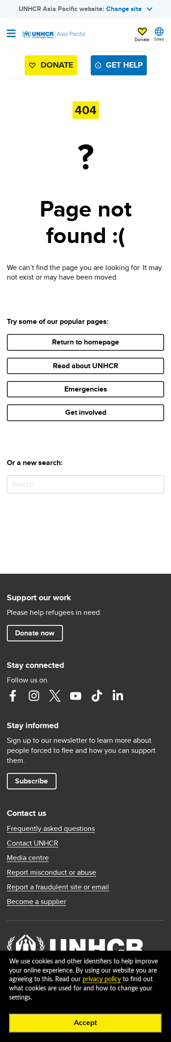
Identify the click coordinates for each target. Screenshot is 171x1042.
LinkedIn (118, 696)
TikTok (97, 696)
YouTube (76, 696)
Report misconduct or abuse (51, 872)
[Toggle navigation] (11, 34)
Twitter (55, 696)
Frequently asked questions (51, 829)
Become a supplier (36, 902)
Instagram (34, 696)
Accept (85, 1022)
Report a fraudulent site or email (58, 887)
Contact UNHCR (32, 843)
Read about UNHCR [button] (85, 365)
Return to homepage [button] (85, 342)
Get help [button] (124, 65)
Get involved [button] (85, 412)
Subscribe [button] (31, 781)
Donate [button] (142, 39)
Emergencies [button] (85, 389)
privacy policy (102, 979)
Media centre (28, 858)
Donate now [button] (34, 633)
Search (155, 484)
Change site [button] (124, 8)
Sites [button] (159, 39)
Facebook (13, 696)
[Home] (53, 35)
